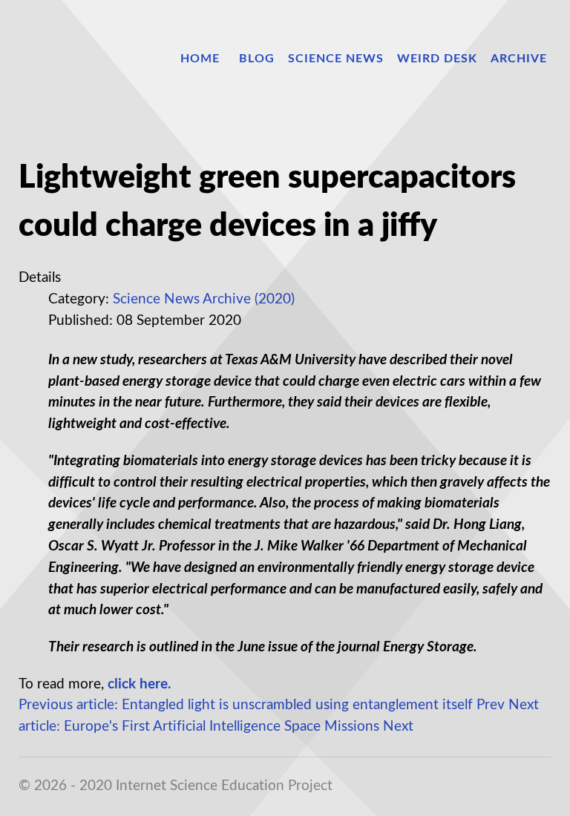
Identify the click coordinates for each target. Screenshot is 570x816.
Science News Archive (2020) (204, 299)
